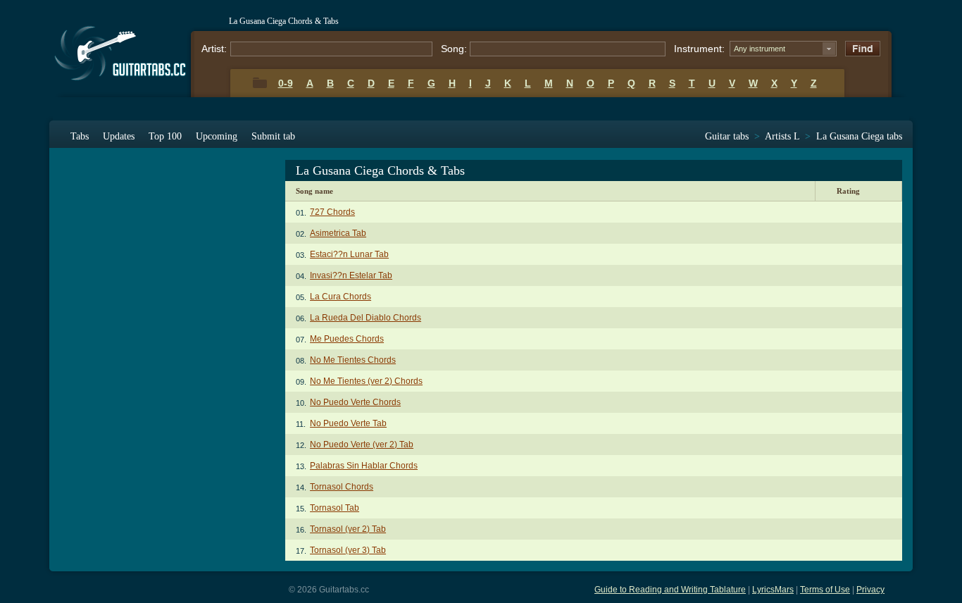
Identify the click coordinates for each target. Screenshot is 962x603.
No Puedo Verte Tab (348, 423)
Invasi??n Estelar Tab (351, 275)
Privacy (870, 590)
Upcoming (216, 136)
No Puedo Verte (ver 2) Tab (361, 444)
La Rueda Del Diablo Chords (365, 318)
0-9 (285, 83)
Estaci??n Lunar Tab (349, 254)
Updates (119, 136)
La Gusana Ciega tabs (859, 136)
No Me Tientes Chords (353, 360)
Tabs (79, 136)
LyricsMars (773, 590)
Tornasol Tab (334, 508)
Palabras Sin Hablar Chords (364, 466)
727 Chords (332, 212)
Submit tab (273, 136)
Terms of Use (825, 590)
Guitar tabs (727, 136)
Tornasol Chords (341, 487)
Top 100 (165, 136)
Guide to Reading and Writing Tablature (670, 590)
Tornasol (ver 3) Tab (348, 550)
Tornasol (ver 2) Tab (348, 529)
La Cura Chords (340, 297)
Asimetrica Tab (338, 233)
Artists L (782, 136)
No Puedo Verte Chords (355, 402)
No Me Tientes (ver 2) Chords (366, 381)
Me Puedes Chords (347, 339)
